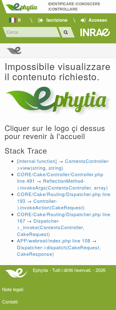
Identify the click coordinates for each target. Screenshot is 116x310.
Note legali (12, 289)
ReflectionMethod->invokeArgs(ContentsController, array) (62, 183)
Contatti (10, 301)
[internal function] (37, 161)
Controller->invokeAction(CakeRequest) (51, 204)
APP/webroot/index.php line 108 (53, 240)
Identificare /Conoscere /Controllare (74, 6)
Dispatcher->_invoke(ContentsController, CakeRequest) (50, 227)
